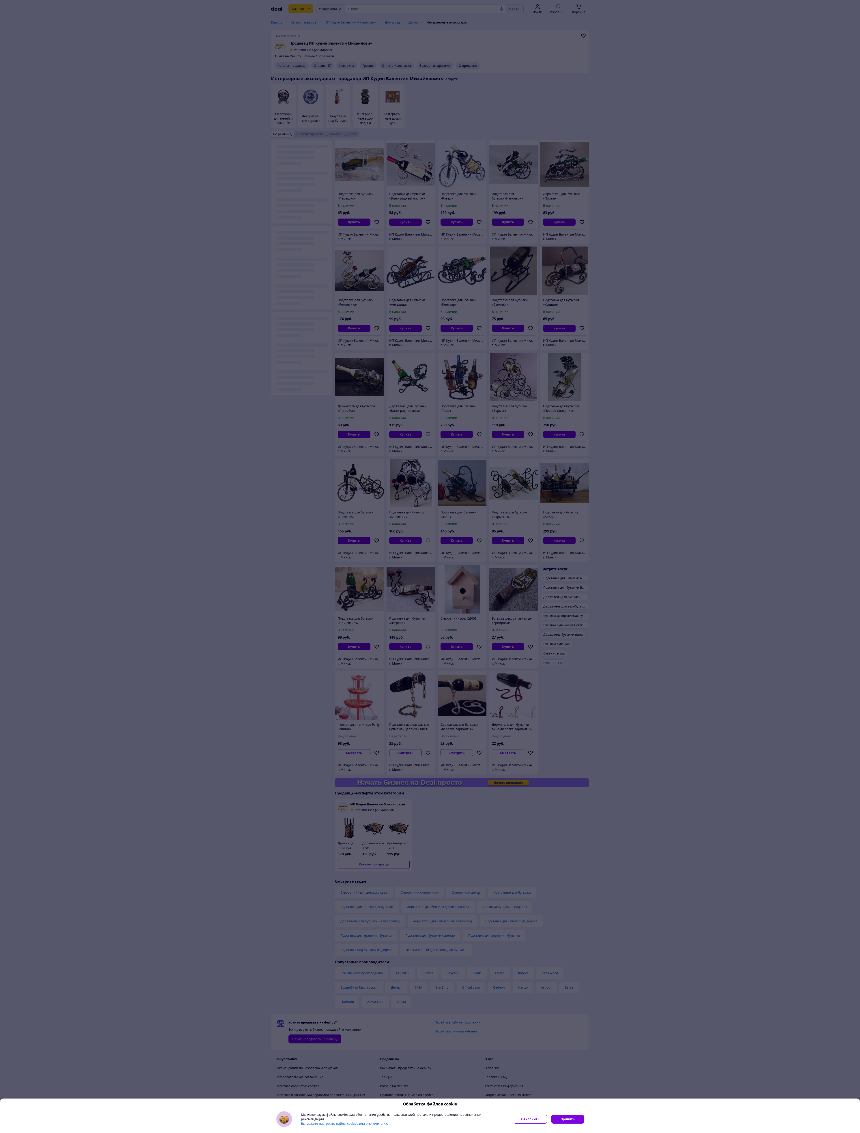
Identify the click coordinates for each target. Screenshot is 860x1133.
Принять (568, 1119)
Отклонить (530, 1119)
